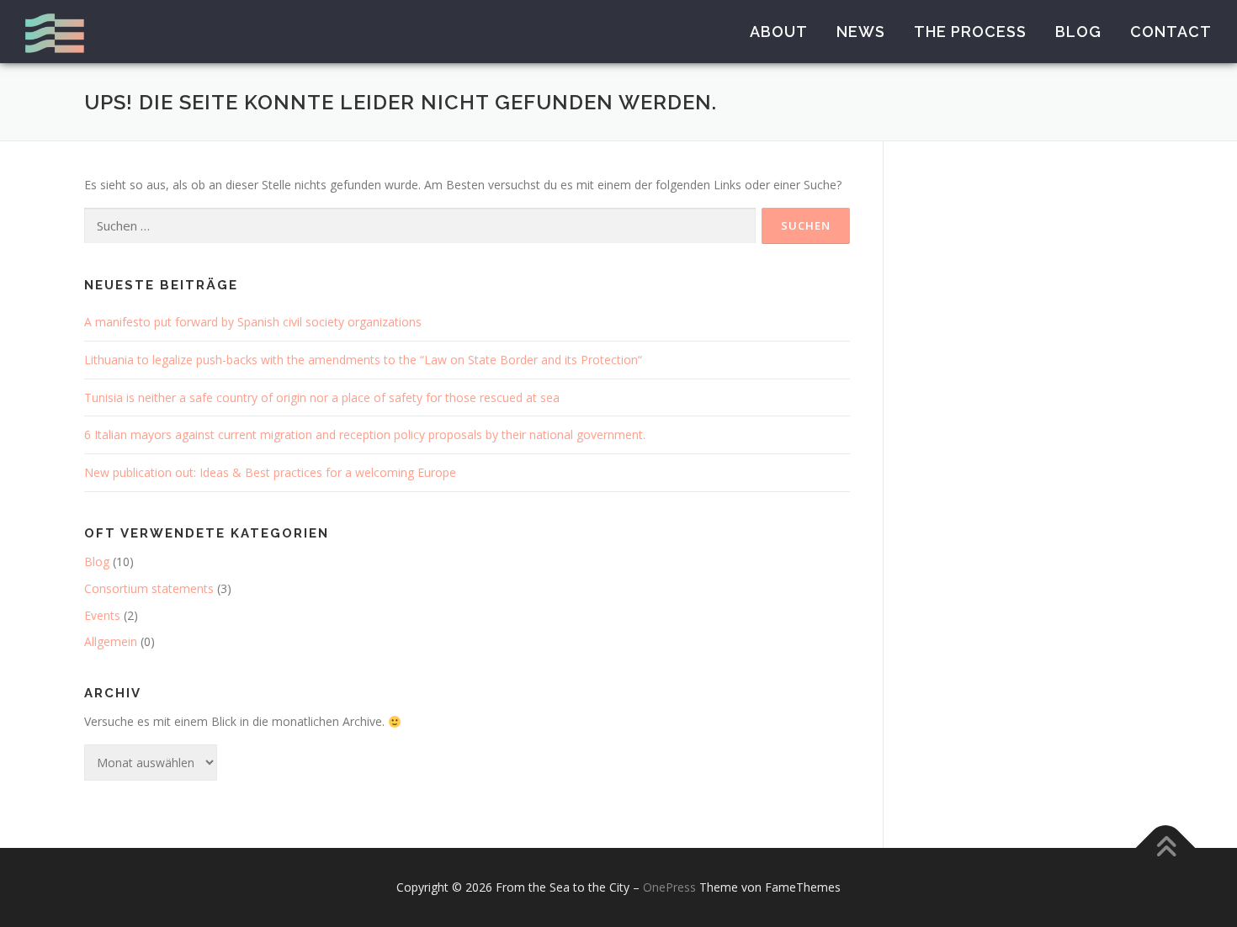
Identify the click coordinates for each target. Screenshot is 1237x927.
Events (102, 615)
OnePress (669, 887)
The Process (970, 31)
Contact (1171, 31)
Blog (1078, 31)
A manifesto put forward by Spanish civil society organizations (253, 322)
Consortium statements (149, 588)
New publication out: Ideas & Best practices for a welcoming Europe (270, 472)
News (860, 31)
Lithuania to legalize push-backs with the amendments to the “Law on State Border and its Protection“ (363, 360)
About (779, 31)
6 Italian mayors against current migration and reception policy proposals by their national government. (364, 434)
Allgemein (110, 641)
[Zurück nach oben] (1166, 848)
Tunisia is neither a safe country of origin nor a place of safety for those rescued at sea (322, 397)
